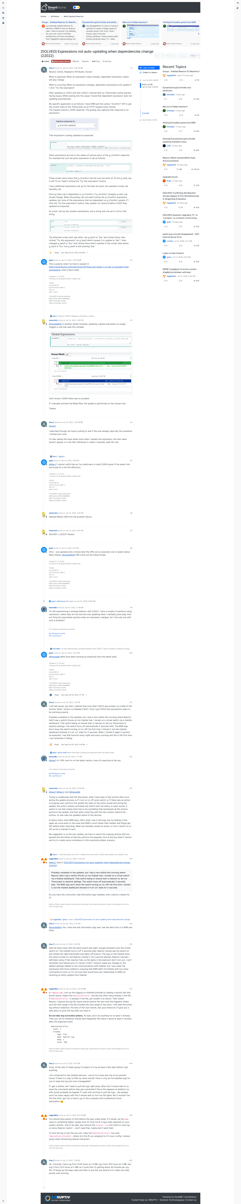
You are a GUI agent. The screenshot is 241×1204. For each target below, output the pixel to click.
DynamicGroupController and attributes (101, 22)
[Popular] (3, 18)
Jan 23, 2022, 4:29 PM (70, 461)
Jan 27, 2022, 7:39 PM (71, 1160)
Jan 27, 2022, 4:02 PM (71, 1063)
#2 (131, 260)
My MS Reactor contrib (57, 633)
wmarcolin (53, 320)
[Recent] (3, 8)
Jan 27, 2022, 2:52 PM (75, 989)
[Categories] (3, 3)
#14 (131, 859)
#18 (131, 1063)
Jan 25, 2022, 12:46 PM (74, 608)
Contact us (191, 1200)
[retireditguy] (164, 75)
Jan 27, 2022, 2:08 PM (71, 944)
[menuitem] (237, 3)
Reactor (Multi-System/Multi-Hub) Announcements (179, 159)
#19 (131, 1115)
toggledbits (53, 859)
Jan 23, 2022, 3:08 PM (71, 68)
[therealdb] (164, 94)
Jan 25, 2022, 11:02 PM (75, 859)
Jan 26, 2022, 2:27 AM (71, 924)
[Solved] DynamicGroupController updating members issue (179, 140)
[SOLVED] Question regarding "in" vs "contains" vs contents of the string (180, 216)
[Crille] (164, 145)
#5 (131, 461)
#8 (131, 548)
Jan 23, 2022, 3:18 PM (70, 260)
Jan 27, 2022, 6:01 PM (74, 1115)
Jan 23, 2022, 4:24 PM (71, 422)
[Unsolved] (3, 23)
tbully (169, 181)
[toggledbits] (164, 164)
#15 (131, 924)
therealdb (53, 608)
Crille (169, 146)
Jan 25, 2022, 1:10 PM (71, 702)
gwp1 (51, 260)
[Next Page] (198, 34)
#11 (131, 702)
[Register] (237, 8)
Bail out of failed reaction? (135, 22)
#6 (131, 513)
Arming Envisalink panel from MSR (179, 22)
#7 (131, 531)
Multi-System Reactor (53, 44)
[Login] (237, 3)
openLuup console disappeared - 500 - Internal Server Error (181, 235)
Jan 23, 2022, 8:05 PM (74, 531)
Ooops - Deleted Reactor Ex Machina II (60, 22)
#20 (130, 1160)
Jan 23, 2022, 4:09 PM (74, 320)
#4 (131, 422)
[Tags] (3, 13)
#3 (131, 320)
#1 (131, 68)
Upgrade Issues (170, 177)
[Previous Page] (42, 34)
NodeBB (178, 1197)
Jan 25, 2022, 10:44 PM (75, 788)
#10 (131, 653)
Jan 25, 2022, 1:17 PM (73, 757)
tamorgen (171, 110)
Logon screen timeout (173, 253)
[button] (3, 1201)
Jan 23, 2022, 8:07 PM (70, 548)
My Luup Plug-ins (55, 636)
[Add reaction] (116, 253)
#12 (131, 757)
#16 (131, 944)
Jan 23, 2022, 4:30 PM (74, 513)
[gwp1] (164, 202)
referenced (61, 601)
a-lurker (170, 241)
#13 (131, 788)
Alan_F (51, 68)
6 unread (145, 113)
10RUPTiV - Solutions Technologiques (166, 1200)
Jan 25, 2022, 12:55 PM (70, 653)
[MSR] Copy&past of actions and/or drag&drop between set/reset (180, 270)
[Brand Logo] (56, 7)
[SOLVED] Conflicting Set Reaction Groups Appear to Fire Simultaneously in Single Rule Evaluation (181, 196)
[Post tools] (130, 253)
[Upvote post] (120, 253)
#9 (131, 608)
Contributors (190, 1197)
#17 (131, 989)
